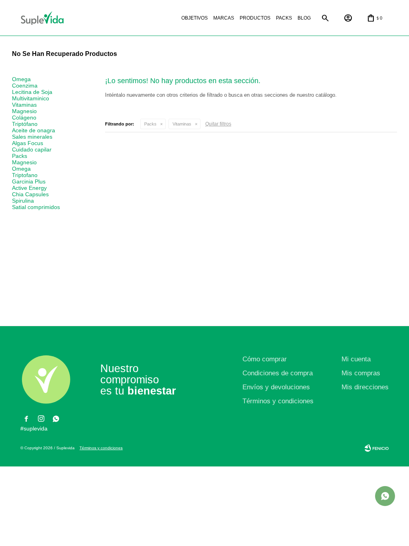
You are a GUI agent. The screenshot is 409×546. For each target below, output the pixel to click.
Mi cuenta (356, 359)
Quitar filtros (218, 124)
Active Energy (29, 188)
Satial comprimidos (36, 207)
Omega (21, 79)
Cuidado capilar (32, 149)
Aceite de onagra (33, 130)
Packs (284, 18)
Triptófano (25, 124)
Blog (304, 18)
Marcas (223, 18)
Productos (255, 18)
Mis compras (360, 373)
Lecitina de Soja (32, 92)
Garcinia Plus (29, 181)
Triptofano (25, 175)
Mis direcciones (365, 387)
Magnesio (24, 111)
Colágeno (24, 117)
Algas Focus (27, 143)
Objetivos (194, 18)
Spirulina (23, 200)
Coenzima (25, 85)
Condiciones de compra (277, 373)
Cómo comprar (264, 359)
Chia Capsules (30, 194)
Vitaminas (182, 124)
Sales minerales (32, 137)
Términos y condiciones (278, 401)
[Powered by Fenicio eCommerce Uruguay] (377, 448)
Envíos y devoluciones (276, 387)
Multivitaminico (30, 98)
